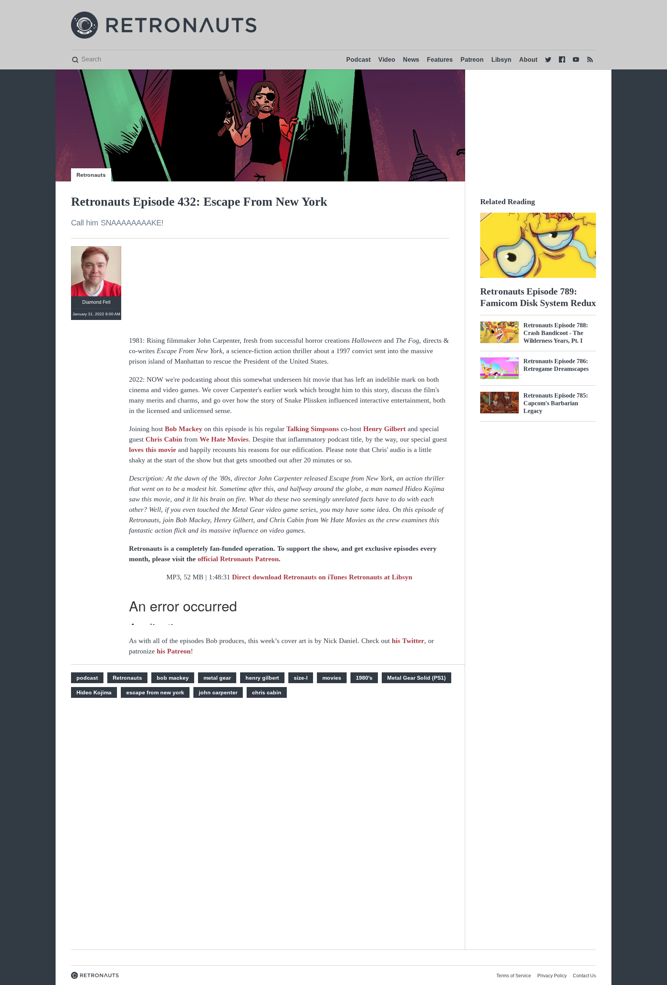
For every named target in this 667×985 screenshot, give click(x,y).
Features (440, 59)
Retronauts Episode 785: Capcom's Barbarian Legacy (555, 403)
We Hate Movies (224, 439)
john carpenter (218, 692)
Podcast (358, 59)
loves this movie (152, 450)
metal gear (217, 678)
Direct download (257, 577)
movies (331, 678)
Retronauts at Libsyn (380, 577)
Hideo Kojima (94, 692)
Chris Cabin (164, 439)
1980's (364, 678)
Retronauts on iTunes (316, 577)
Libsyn (501, 59)
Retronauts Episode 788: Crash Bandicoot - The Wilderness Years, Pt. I (555, 333)
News (411, 59)
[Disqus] (289, 831)
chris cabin (266, 692)
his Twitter (408, 641)
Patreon (472, 59)
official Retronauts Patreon (238, 559)
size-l (301, 678)
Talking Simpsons (312, 429)
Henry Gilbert (384, 429)
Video (386, 59)
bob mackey (173, 678)
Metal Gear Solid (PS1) (416, 678)
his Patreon (174, 651)
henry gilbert (262, 678)
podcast (87, 678)
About (528, 59)
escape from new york (155, 692)
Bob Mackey (183, 429)
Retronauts (91, 175)
